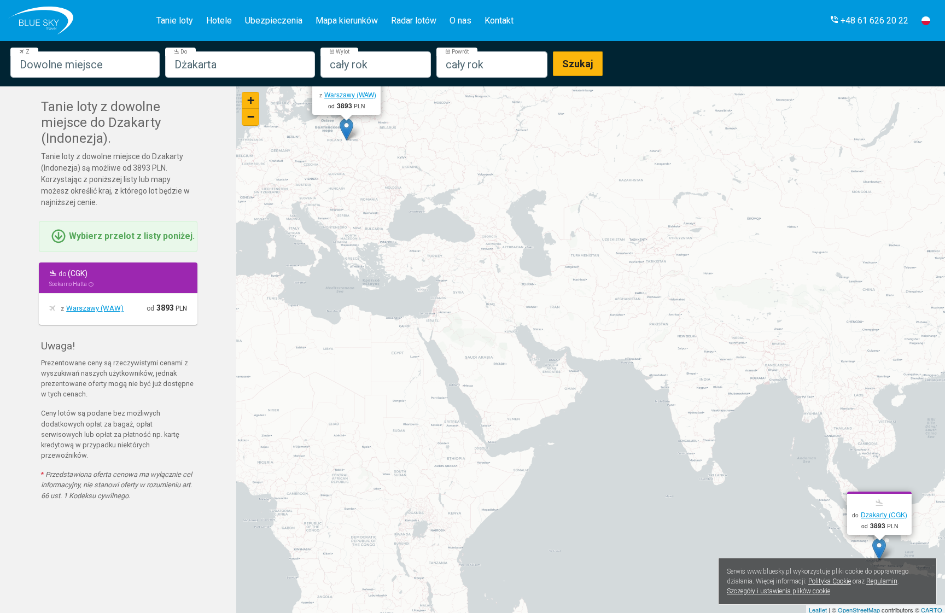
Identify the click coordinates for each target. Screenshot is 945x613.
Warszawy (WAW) (95, 308)
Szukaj (577, 63)
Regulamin (881, 581)
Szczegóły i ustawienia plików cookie (778, 591)
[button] (869, 20)
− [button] (250, 117)
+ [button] (250, 100)
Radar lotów (413, 20)
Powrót (460, 52)
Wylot (342, 52)
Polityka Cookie (829, 581)
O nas (460, 20)
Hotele (219, 20)
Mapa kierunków (347, 20)
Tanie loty (174, 20)
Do (183, 52)
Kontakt (499, 20)
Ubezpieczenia (273, 20)
